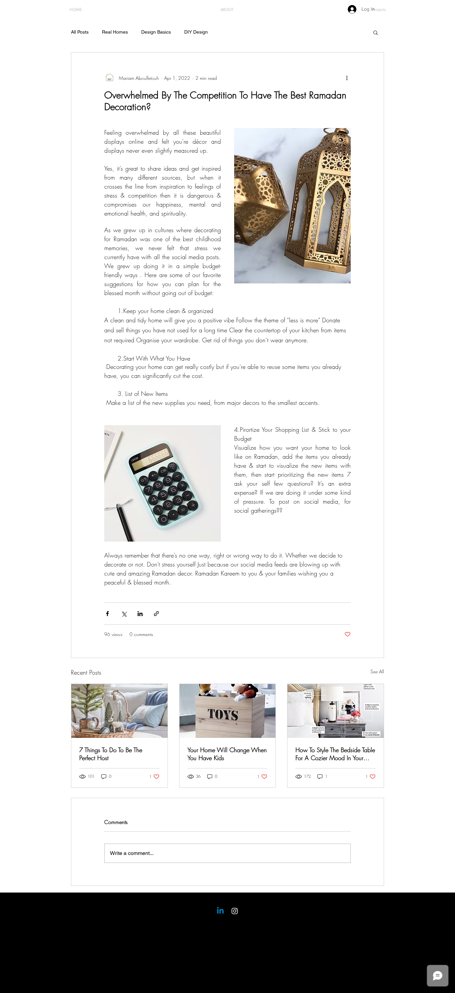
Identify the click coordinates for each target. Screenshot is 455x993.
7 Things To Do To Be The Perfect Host (110, 754)
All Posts (80, 32)
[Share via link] (156, 613)
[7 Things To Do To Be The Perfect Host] (119, 711)
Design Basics (156, 32)
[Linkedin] (220, 911)
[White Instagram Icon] (234, 911)
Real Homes (115, 32)
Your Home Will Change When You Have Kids (227, 754)
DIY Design (196, 32)
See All (377, 671)
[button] (375, 32)
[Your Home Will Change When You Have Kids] (228, 711)
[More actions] (347, 78)
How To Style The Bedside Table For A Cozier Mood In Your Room (335, 754)
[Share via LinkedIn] (140, 613)
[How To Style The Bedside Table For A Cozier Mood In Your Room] (335, 711)
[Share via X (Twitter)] (124, 613)
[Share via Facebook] (107, 613)
